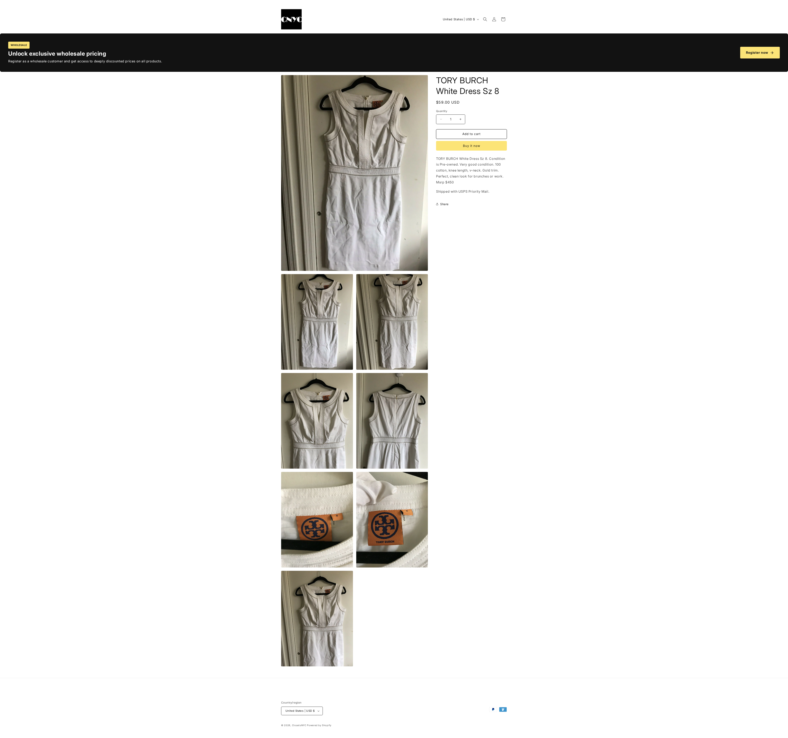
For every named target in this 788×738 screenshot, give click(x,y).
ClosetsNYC (299, 725)
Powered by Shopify (319, 725)
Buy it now (471, 146)
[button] (485, 19)
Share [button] (444, 204)
